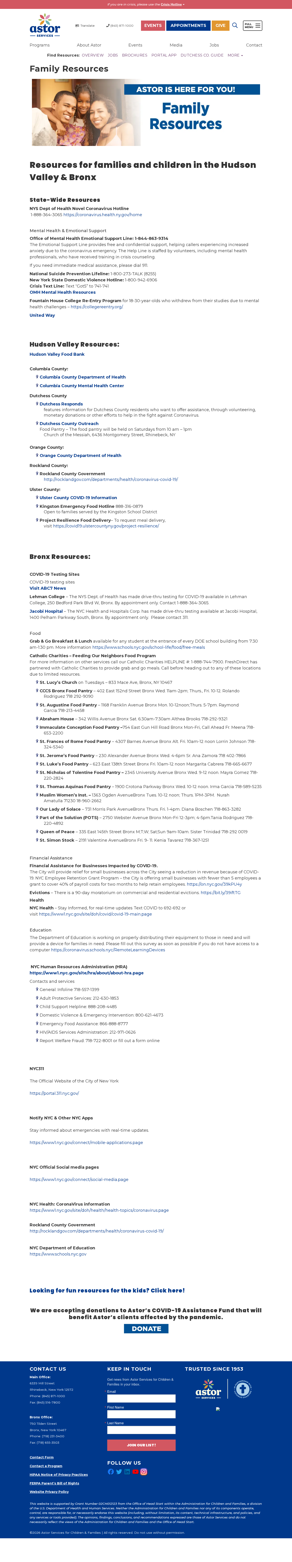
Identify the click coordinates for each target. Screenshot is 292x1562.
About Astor (89, 45)
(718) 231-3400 (53, 1436)
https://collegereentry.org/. (97, 306)
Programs (40, 45)
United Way (42, 315)
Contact (254, 45)
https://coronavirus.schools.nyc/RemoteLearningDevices (108, 949)
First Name (115, 1407)
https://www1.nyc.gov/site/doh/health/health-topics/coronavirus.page (99, 1210)
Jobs (214, 45)
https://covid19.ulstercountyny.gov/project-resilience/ (106, 526)
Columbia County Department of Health (83, 377)
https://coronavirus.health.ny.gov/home (102, 214)
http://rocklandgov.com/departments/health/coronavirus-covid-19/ (111, 479)
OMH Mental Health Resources (63, 292)
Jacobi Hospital (46, 611)
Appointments (188, 25)
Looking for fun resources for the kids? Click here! (107, 1290)
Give (221, 25)
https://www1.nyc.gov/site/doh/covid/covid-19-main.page (95, 914)
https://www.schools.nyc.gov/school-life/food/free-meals (148, 647)
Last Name (115, 1422)
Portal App (164, 55)
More (234, 55)
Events (153, 25)
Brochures (134, 55)
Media (176, 45)
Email (111, 1391)
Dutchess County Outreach (70, 423)
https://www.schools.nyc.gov (58, 1254)
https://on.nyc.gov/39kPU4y (214, 884)
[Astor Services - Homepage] (45, 25)
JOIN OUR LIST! (141, 1445)
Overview (93, 55)
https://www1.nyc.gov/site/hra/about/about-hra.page (87, 973)
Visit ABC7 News (48, 588)
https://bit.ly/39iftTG (221, 892)
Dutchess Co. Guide (202, 55)
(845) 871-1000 (53, 1396)
